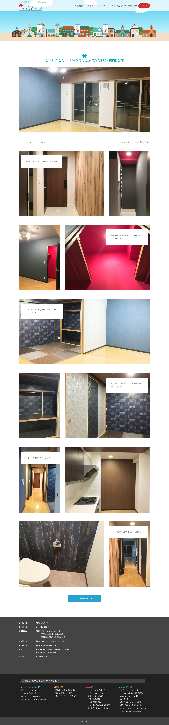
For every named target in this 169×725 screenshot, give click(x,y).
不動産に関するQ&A (118, 6)
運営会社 (131, 6)
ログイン (144, 6)
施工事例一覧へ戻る (84, 598)
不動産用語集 (78, 6)
